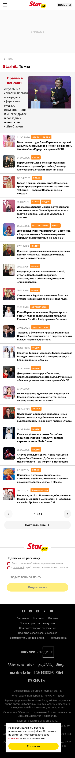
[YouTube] (51, 611)
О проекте (23, 618)
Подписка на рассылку (23, 558)
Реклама (53, 618)
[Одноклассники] (44, 611)
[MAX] (23, 611)
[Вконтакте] (37, 611)
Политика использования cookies (37, 633)
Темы (10, 59)
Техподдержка (58, 637)
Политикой (18, 567)
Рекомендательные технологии (27, 637)
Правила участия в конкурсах (37, 623)
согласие (21, 563)
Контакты (38, 618)
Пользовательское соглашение (37, 628)
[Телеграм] (30, 611)
